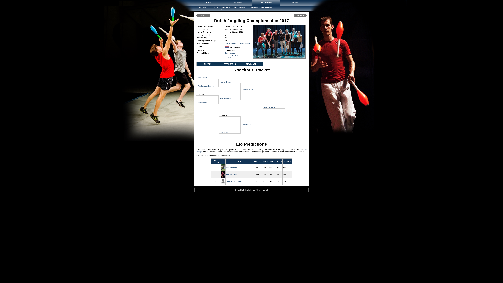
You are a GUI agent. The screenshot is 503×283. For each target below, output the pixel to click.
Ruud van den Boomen (206, 86)
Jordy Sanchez (203, 103)
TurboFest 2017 (203, 15)
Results (207, 64)
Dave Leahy (224, 132)
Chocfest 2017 (299, 15)
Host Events (239, 8)
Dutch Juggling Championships (238, 43)
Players (228, 57)
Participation (230, 64)
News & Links (252, 64)
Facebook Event (231, 55)
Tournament (230, 53)
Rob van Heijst (203, 78)
